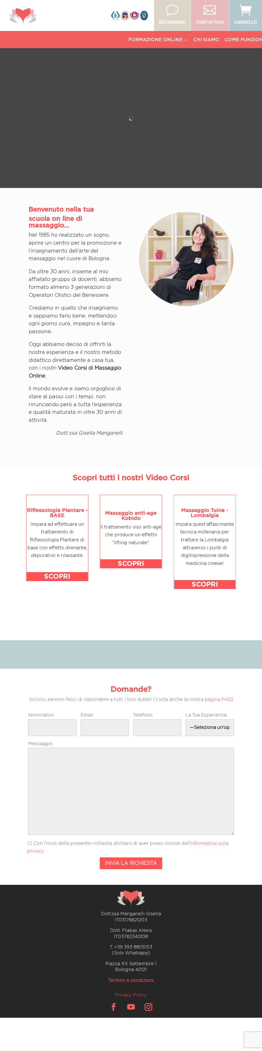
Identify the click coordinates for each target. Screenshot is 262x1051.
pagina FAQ (218, 699)
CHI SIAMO (206, 40)
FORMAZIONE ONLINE (155, 40)
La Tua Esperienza (205, 715)
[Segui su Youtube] (131, 1007)
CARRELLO (245, 22)
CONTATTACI (210, 22)
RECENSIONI (172, 22)
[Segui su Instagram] (148, 1007)
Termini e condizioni (131, 980)
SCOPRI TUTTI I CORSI (131, 613)
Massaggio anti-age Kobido (131, 516)
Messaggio (40, 744)
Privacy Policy (131, 995)
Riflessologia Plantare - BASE (57, 513)
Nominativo (41, 715)
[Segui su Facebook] (113, 1007)
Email (87, 715)
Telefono (142, 715)
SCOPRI (57, 576)
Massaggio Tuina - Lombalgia (204, 513)
